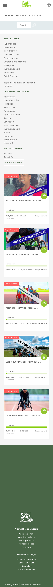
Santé (7, 132)
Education (9, 121)
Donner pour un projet (26, 559)
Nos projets (27, 566)
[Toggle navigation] (5, 5)
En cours (8, 153)
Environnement (11, 125)
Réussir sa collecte (26, 537)
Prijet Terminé (11, 76)
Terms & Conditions (31, 584)
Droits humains (11, 100)
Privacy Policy (12, 584)
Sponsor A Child (12, 114)
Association (9, 47)
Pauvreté (8, 143)
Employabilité (11, 58)
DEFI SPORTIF (10, 51)
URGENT (8, 86)
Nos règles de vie (26, 540)
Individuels (9, 72)
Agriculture (9, 96)
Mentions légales (26, 544)
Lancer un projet (26, 563)
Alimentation (10, 139)
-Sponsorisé (10, 43)
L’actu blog (26, 547)
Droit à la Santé (11, 54)
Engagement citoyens (15, 61)
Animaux (8, 118)
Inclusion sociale (12, 68)
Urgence (8, 136)
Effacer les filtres (13, 162)
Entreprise (9, 65)
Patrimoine (9, 111)
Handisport (9, 107)
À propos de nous (26, 534)
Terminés (8, 157)
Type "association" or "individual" (20, 82)
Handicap (9, 103)
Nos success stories (26, 569)
